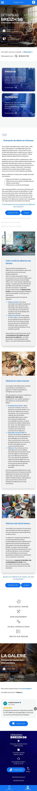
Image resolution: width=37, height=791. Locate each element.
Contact (26, 213)
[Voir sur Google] (5, 703)
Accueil (4, 135)
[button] (1, 709)
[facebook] (33, 3)
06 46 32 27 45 (18, 2)
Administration (18, 783)
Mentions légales (18, 779)
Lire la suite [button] (7, 717)
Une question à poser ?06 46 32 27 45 (18, 765)
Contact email (17, 772)
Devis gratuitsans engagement (12, 31)
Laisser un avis (20, 726)
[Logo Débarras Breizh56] (18, 740)
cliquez (19, 692)
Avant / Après (11, 669)
